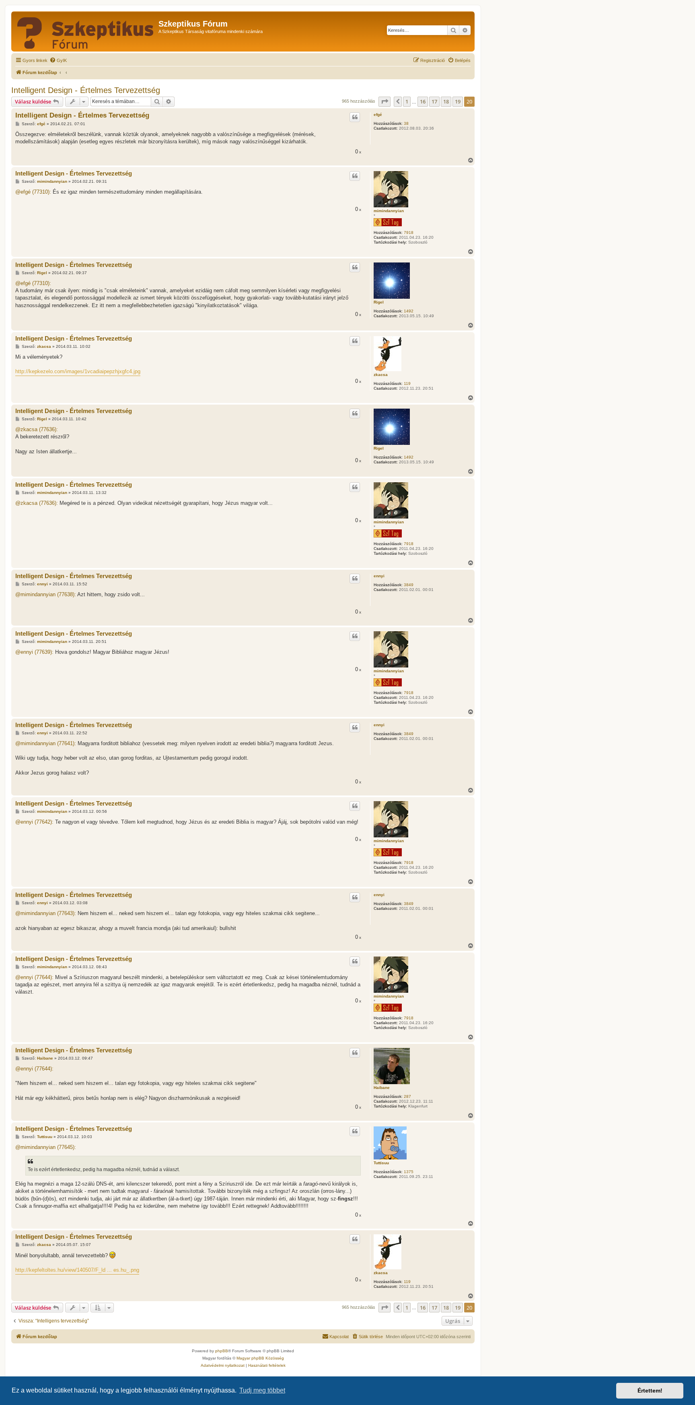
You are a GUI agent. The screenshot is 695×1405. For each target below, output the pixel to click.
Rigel (379, 302)
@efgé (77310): (33, 192)
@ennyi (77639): (34, 652)
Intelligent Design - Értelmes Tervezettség (85, 90)
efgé (378, 114)
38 (406, 123)
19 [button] (458, 101)
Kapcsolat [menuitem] (339, 1336)
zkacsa (381, 374)
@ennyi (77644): (34, 977)
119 (407, 383)
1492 (408, 311)
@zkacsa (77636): (36, 429)
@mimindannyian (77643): (45, 913)
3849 (408, 585)
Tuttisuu (381, 1163)
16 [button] (423, 101)
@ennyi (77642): (34, 822)
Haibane (382, 1087)
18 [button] (446, 101)
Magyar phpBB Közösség (260, 1358)
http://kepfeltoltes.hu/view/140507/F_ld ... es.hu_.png (77, 1270)
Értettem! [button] (649, 1390)
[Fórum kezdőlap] (85, 31)
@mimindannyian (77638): (45, 594)
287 (407, 1096)
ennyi (379, 576)
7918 (408, 232)
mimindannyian (389, 211)
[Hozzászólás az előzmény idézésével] (355, 117)
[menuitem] (58, 60)
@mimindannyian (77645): (45, 1147)
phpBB (221, 1351)
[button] (384, 101)
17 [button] (434, 101)
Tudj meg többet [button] (262, 1390)
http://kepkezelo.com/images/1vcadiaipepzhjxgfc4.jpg (77, 371)
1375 (408, 1171)
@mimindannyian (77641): (45, 743)
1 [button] (406, 101)
